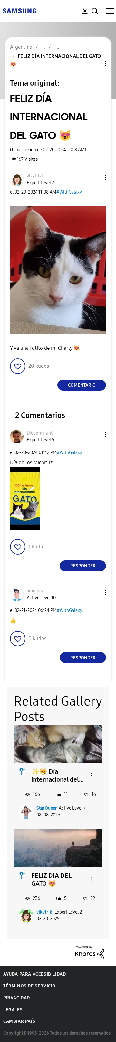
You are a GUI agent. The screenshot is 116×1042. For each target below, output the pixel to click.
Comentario (82, 385)
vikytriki (44, 912)
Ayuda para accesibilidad (34, 974)
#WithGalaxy (69, 192)
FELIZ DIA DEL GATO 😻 (51, 879)
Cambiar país (19, 1021)
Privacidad (16, 998)
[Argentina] (19, 10)
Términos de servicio (29, 986)
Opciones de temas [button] (94, 64)
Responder (83, 566)
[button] (94, 178)
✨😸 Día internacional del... (57, 775)
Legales (13, 1009)
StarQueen (47, 808)
